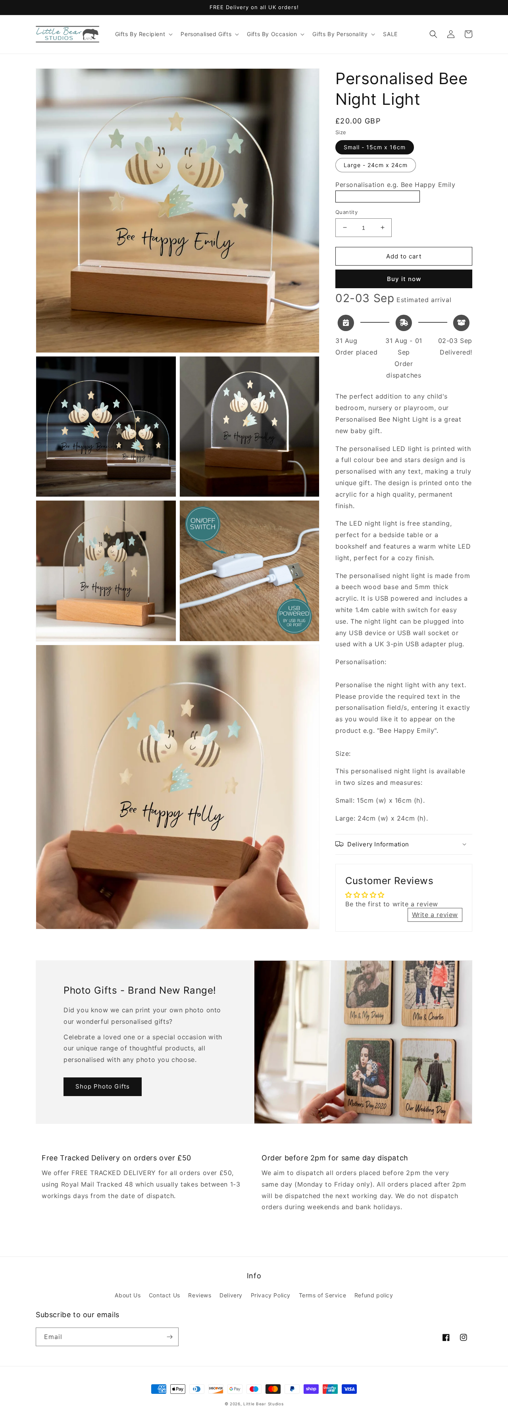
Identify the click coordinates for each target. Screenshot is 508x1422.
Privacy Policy (271, 1295)
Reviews (199, 1295)
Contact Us (164, 1295)
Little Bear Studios (263, 1403)
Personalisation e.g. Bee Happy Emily (395, 184)
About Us (127, 1295)
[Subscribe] (169, 1337)
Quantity (346, 211)
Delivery (230, 1295)
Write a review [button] (435, 915)
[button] (143, 34)
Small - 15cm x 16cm (375, 146)
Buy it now (404, 279)
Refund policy (373, 1295)
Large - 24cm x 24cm (376, 164)
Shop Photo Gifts (102, 1086)
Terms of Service (322, 1295)
